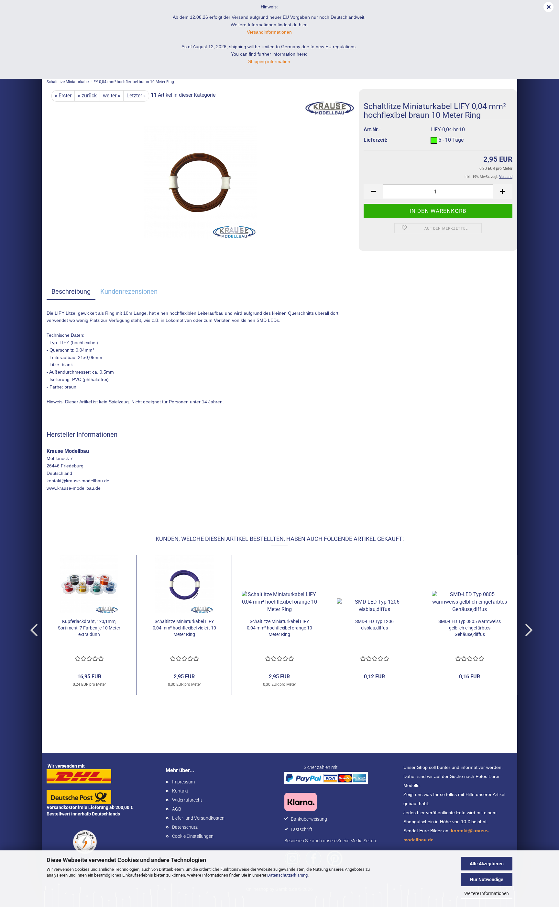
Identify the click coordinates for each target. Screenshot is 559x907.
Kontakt (180, 790)
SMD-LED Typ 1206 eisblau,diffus (374, 624)
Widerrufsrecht (187, 800)
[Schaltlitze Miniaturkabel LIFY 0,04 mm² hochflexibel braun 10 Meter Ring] (200, 182)
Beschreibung (71, 291)
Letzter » (136, 96)
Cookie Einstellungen (193, 836)
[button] (373, 191)
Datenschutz (185, 827)
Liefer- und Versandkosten (198, 818)
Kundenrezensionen (129, 291)
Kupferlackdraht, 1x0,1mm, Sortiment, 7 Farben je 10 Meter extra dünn (89, 628)
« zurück (87, 96)
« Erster (63, 96)
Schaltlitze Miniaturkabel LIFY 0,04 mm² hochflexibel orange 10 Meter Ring (279, 628)
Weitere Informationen (486, 893)
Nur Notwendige (486, 879)
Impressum (183, 781)
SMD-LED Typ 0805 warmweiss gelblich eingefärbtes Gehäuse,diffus (469, 628)
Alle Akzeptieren (487, 863)
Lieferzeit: (376, 140)
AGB (176, 809)
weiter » (111, 96)
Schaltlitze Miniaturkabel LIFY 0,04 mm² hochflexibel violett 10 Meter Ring (184, 628)
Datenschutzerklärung (287, 875)
